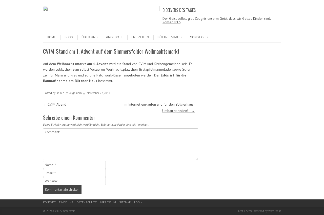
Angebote (114, 37)
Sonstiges (199, 37)
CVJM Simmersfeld (64, 211)
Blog (69, 37)
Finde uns (66, 202)
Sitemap (125, 202)
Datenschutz (87, 202)
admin (60, 93)
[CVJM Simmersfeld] (101, 10)
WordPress (274, 211)
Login (138, 202)
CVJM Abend (55, 104)
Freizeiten (140, 37)
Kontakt (49, 202)
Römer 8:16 (171, 22)
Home (51, 37)
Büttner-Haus (169, 37)
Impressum (108, 202)
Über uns (89, 37)
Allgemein (75, 93)
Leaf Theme (245, 211)
